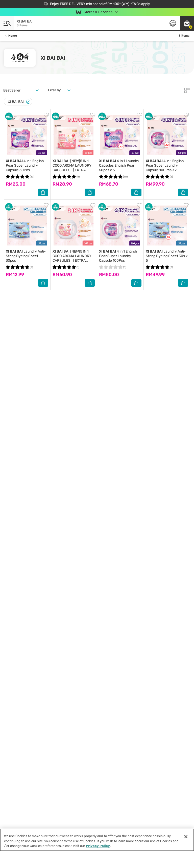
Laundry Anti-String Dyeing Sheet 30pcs (26, 256)
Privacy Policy (98, 846)
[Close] (28, 101)
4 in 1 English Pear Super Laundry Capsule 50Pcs (25, 165)
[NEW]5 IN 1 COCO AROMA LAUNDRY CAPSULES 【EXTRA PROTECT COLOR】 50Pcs (73, 168)
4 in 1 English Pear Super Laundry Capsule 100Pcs (118, 256)
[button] (187, 23)
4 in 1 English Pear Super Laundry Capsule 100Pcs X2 (165, 165)
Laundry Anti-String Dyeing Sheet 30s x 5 (167, 256)
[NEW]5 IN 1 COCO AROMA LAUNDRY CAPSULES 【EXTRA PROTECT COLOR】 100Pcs (72, 260)
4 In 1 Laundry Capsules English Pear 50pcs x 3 (119, 165)
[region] (97, 839)
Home (12, 35)
